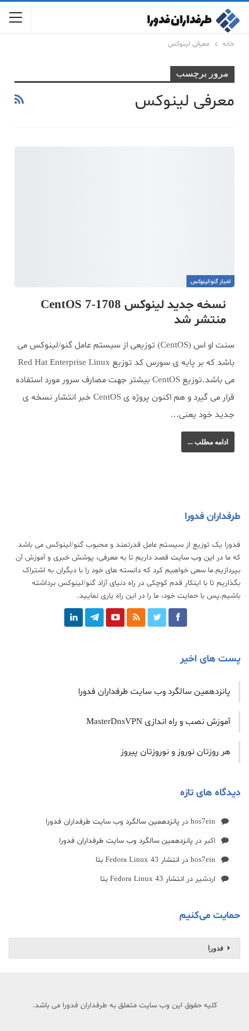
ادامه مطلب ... (208, 442)
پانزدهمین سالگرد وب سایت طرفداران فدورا (154, 692)
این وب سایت (192, 558)
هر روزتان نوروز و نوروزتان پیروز (175, 752)
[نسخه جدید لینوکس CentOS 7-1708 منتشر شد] (124, 217)
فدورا (216, 948)
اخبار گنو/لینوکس (210, 282)
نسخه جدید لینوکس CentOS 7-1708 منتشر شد (133, 312)
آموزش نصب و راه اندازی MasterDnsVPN (158, 722)
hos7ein (203, 822)
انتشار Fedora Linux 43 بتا (138, 860)
